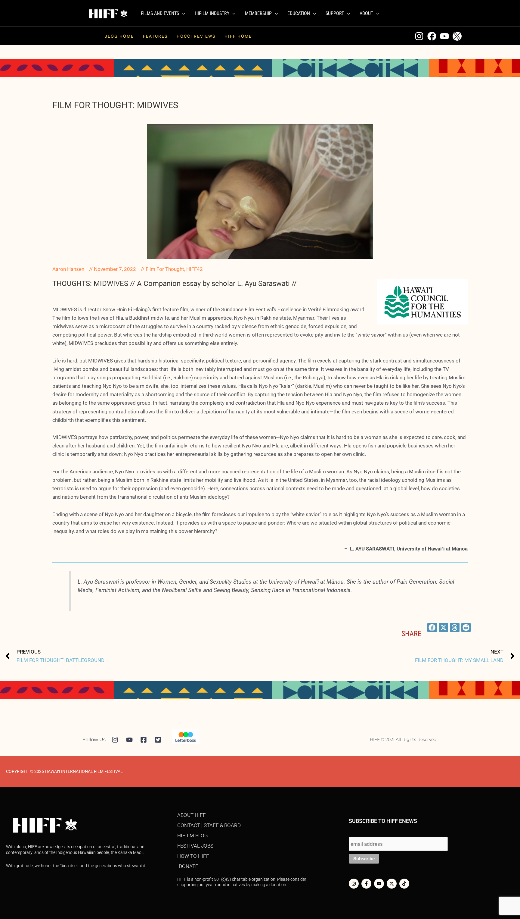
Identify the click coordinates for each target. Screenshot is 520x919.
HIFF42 (194, 269)
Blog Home (119, 36)
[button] (182, 13)
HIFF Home (238, 36)
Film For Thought (165, 269)
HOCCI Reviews (196, 36)
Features (155, 36)
